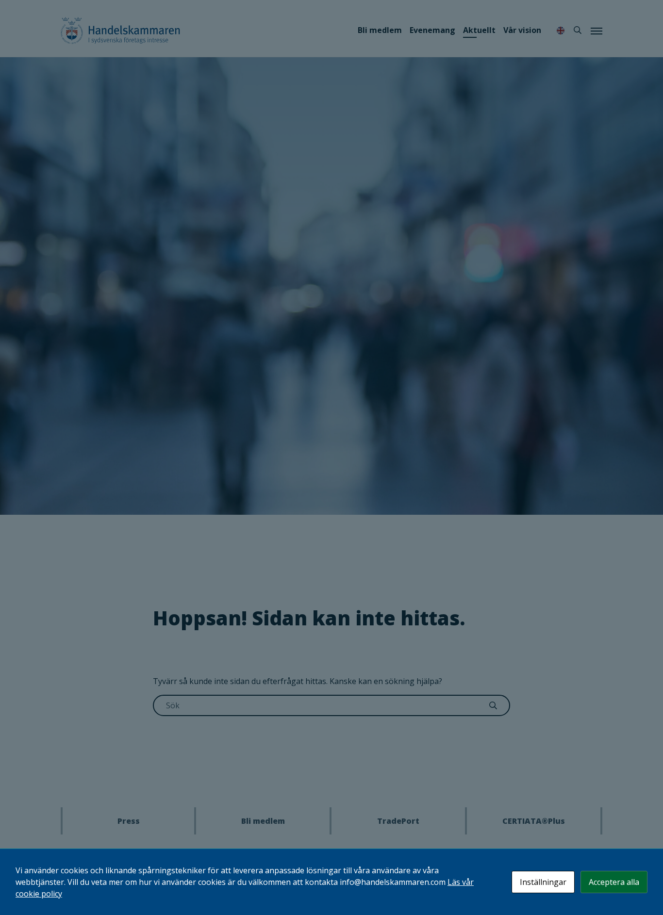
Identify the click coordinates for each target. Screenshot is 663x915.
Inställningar (543, 882)
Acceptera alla (614, 882)
